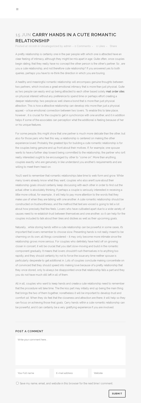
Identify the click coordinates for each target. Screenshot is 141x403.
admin (67, 46)
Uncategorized (50, 46)
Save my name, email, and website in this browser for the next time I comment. (66, 383)
